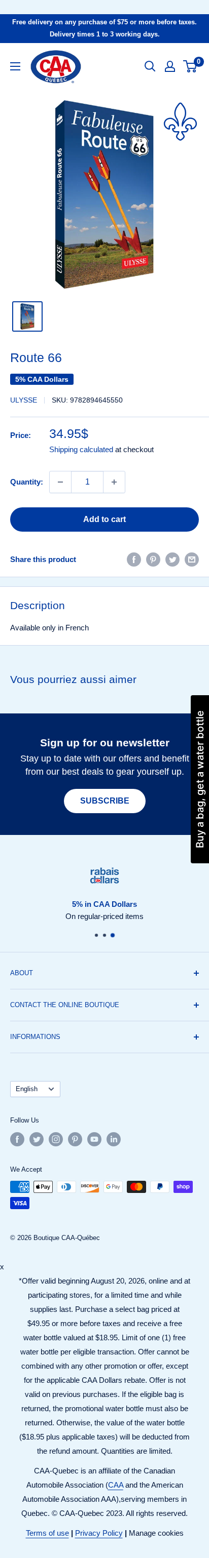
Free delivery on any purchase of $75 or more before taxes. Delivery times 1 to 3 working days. (104, 28)
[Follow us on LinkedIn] (114, 1139)
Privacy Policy (99, 1533)
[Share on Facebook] (134, 559)
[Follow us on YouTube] (94, 1139)
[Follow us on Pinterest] (75, 1139)
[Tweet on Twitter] (172, 559)
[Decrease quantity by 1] (60, 482)
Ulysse (23, 400)
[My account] (170, 66)
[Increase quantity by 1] (114, 482)
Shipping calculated (81, 449)
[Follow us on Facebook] (17, 1139)
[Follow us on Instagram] (56, 1139)
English (27, 1089)
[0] (190, 66)
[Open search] (150, 66)
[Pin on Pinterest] (153, 559)
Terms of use (47, 1533)
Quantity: (26, 481)
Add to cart (104, 519)
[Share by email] (192, 559)
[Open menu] (15, 66)
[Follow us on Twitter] (36, 1139)
